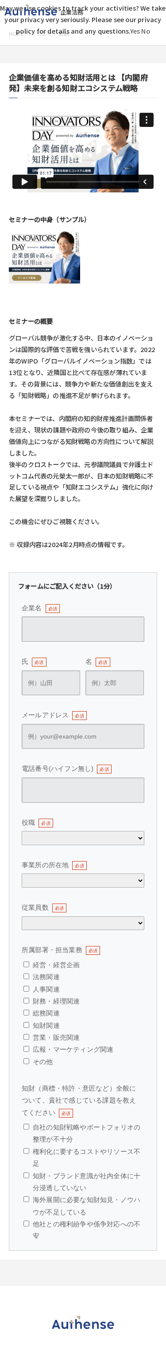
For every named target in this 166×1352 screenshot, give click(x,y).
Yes (135, 30)
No (145, 30)
